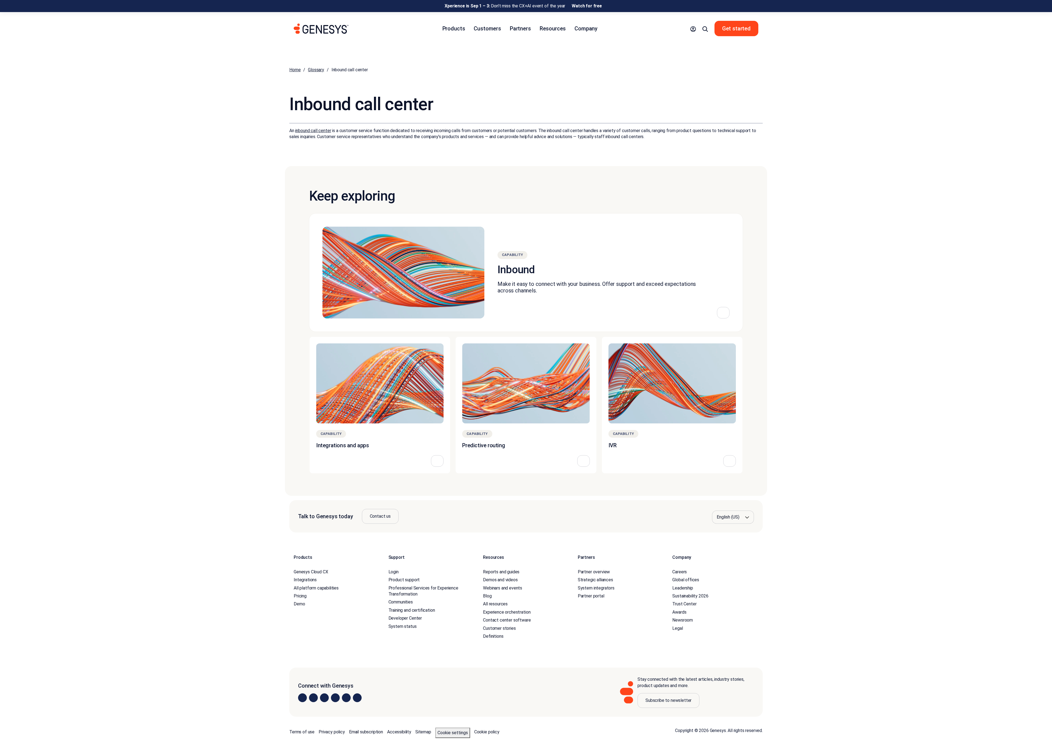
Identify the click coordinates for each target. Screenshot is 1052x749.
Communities (400, 602)
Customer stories (499, 628)
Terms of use (302, 731)
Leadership (682, 588)
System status (402, 626)
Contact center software (507, 620)
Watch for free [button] (587, 5)
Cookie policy (486, 731)
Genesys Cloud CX (311, 571)
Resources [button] (553, 28)
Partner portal (591, 596)
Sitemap (423, 731)
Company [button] (586, 28)
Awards (679, 612)
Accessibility (399, 731)
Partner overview (594, 571)
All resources (495, 603)
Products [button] (453, 28)
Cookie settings (453, 732)
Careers (679, 571)
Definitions (493, 636)
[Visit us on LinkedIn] (302, 697)
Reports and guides (501, 571)
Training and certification (411, 610)
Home (295, 69)
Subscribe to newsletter (668, 700)
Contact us (380, 516)
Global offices (685, 579)
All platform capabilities (316, 588)
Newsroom (682, 620)
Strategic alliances (595, 579)
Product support (404, 579)
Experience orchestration (506, 612)
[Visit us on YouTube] (346, 697)
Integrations (305, 579)
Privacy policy (332, 731)
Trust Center (684, 603)
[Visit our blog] (357, 697)
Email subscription (366, 731)
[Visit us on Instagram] (313, 697)
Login (393, 571)
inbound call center (313, 130)
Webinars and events (502, 588)
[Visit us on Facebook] (335, 697)
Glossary (316, 69)
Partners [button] (520, 28)
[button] (693, 28)
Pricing (300, 596)
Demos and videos (500, 579)
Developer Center (405, 618)
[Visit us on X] (324, 697)
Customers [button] (487, 28)
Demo (299, 603)
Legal (677, 628)
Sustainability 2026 (690, 596)
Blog (487, 596)
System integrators (596, 588)
